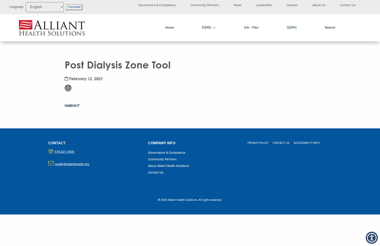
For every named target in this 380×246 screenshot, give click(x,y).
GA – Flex (251, 27)
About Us (318, 5)
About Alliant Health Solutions (168, 166)
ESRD (206, 27)
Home (169, 27)
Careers (292, 5)
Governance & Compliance (157, 5)
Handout (72, 105)
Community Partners (204, 5)
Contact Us (347, 5)
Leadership (264, 5)
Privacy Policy (258, 142)
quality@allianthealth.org (76, 164)
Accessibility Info (307, 142)
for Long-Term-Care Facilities (71, 77)
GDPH (291, 27)
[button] (330, 28)
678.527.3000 (69, 152)
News (237, 5)
